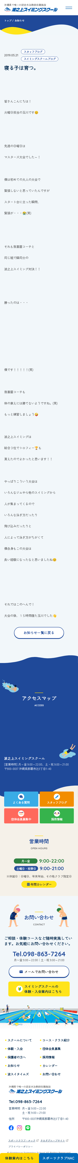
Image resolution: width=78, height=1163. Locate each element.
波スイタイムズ (18, 1074)
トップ (8, 20)
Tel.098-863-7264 (39, 954)
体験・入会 (15, 1049)
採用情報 (48, 1057)
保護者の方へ (17, 1057)
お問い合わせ (51, 1074)
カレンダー (50, 1066)
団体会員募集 (51, 1049)
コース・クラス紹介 (56, 1040)
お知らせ (14, 1066)
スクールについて (20, 1040)
